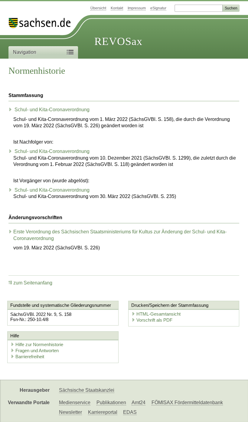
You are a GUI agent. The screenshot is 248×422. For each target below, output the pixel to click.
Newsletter (70, 412)
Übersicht (98, 8)
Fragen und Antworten (37, 350)
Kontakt (117, 8)
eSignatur (158, 8)
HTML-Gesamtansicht (158, 313)
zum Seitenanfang (32, 282)
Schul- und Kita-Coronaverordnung (51, 109)
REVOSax (118, 41)
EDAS (130, 412)
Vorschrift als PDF (154, 320)
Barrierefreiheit (29, 356)
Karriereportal (102, 412)
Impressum (137, 8)
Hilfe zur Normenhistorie (39, 344)
